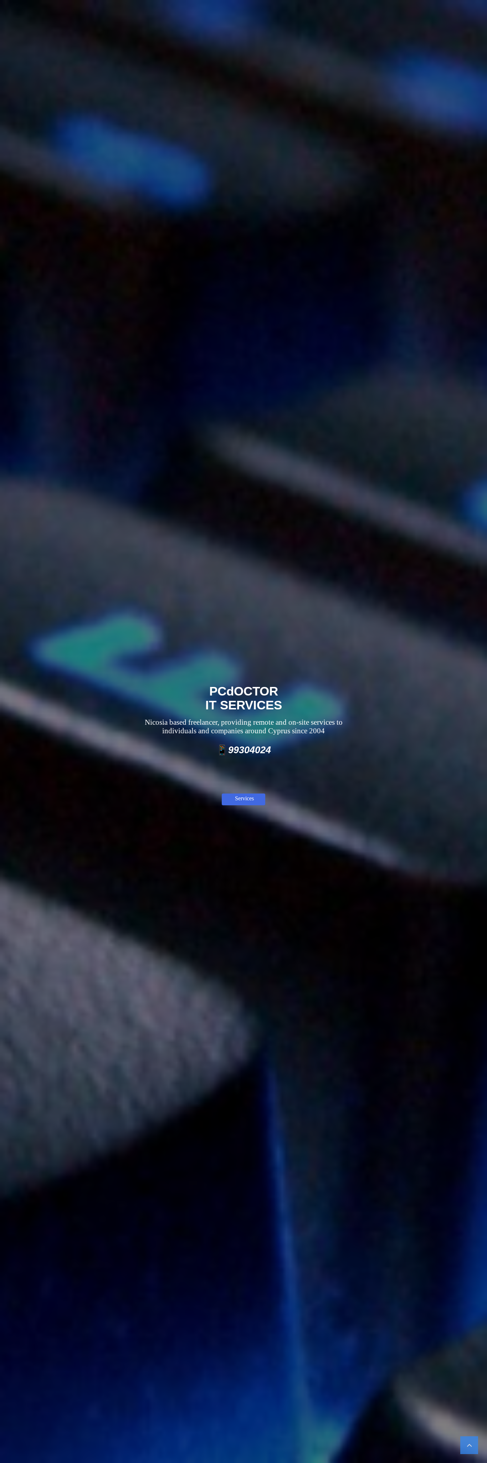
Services (244, 798)
